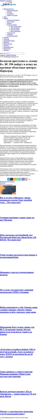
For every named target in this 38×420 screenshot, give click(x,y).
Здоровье (10, 34)
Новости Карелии (12, 10)
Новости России (8, 9)
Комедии (6, 42)
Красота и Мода (12, 25)
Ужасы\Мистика (8, 47)
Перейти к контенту (6, 1)
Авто (5, 17)
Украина (12, 181)
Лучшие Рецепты (12, 36)
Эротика (6, 50)
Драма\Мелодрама (9, 40)
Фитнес (9, 23)
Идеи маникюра (15, 31)
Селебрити (10, 13)
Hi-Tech (9, 12)
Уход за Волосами (16, 26)
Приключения (8, 44)
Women (6, 18)
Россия (7, 181)
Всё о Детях (10, 21)
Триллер (6, 45)
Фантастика (7, 48)
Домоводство (11, 32)
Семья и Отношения (13, 20)
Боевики (6, 37)
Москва (2, 181)
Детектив (6, 39)
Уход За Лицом (15, 28)
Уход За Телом (15, 29)
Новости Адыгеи (12, 15)
